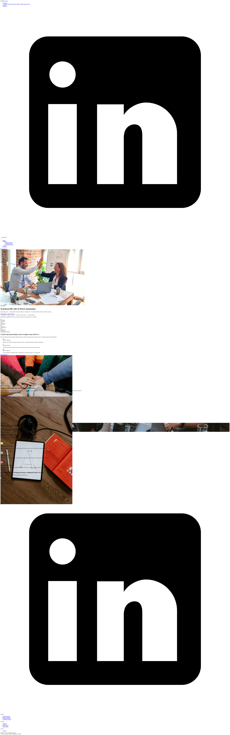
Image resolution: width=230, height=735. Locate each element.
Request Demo (4, 237)
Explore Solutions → (4, 354)
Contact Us (5, 6)
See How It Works (11, 313)
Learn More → (4, 450)
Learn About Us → (112, 431)
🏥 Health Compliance (16, 4)
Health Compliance (9, 243)
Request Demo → (3, 248)
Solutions (5, 3)
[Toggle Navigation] (0, 238)
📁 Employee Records (7, 4)
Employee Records (8, 242)
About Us (5, 5)
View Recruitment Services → (6, 395)
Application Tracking (7, 719)
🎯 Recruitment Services (25, 4)
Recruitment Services (9, 244)
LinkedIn (4, 730)
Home (4, 240)
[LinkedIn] (115, 236)
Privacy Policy (5, 726)
